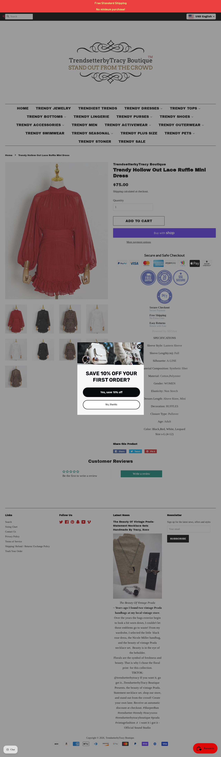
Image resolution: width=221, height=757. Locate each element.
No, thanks (111, 404)
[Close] (140, 346)
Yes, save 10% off (111, 392)
